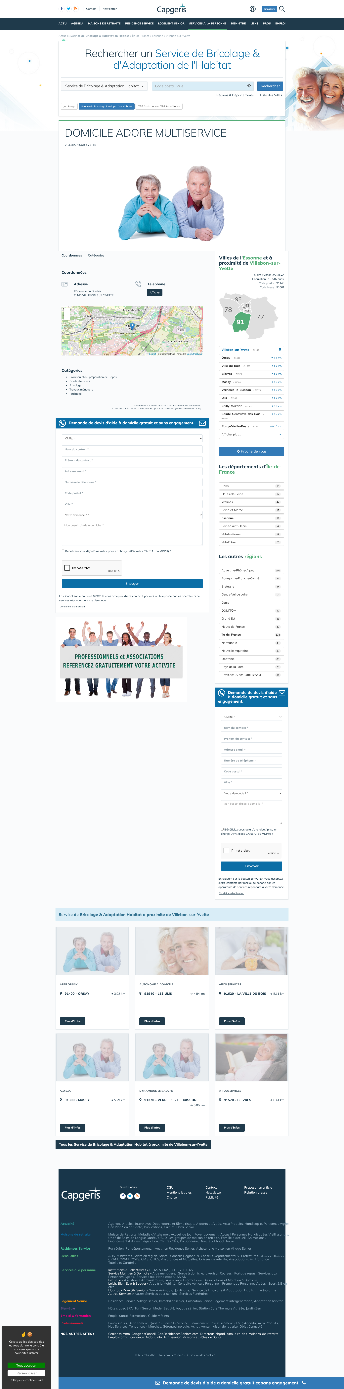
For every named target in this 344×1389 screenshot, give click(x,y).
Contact (91, 9)
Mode (157, 1308)
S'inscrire (269, 8)
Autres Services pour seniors (156, 1294)
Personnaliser (27, 1373)
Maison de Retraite (122, 1234)
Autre (230, 1241)
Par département (138, 1248)
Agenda (77, 23)
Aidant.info (154, 1337)
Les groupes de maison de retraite (193, 1238)
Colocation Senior (199, 1301)
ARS (111, 1256)
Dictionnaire (189, 1241)
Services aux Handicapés (155, 1277)
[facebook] (61, 9)
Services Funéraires (193, 1294)
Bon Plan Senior (120, 1227)
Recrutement (138, 1323)
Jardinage (182, 1290)
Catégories (96, 255)
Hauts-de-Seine (250, 494)
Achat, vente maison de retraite (214, 1326)
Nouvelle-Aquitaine (250, 651)
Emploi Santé (118, 1316)
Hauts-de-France (250, 626)
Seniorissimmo (119, 1334)
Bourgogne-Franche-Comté (250, 578)
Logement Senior (171, 23)
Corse (225, 602)
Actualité (67, 1223)
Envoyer (132, 583)
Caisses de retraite (213, 1259)
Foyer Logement (206, 1234)
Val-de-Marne (250, 534)
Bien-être (238, 23)
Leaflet (152, 353)
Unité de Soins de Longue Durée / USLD (137, 1238)
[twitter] (69, 9)
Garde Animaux (160, 1290)
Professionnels (72, 1323)
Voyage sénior (186, 1308)
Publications (153, 1227)
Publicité (211, 1197)
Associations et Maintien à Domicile (230, 1280)
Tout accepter (26, 1365)
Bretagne (250, 586)
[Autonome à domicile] (172, 951)
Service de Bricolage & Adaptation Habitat (224, 1290)
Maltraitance (259, 1259)
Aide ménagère (163, 1273)
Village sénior (147, 1301)
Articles (127, 1224)
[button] (132, 326)
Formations (138, 1316)
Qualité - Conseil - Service (169, 1323)
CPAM (124, 1259)
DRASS (265, 1256)
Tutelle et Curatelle (122, 1263)
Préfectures (249, 1256)
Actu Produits (233, 1224)
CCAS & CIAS (159, 1270)
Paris (250, 486)
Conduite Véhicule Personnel (199, 1283)
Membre (255, 9)
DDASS (278, 1256)
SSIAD (181, 1277)
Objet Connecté (250, 1326)
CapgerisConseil (144, 1334)
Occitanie (250, 659)
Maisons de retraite (104, 23)
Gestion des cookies (202, 1355)
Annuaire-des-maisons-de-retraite (253, 1334)
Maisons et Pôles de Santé (202, 1337)
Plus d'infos (72, 1021)
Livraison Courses (219, 1273)
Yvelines (250, 502)
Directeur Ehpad (212, 1241)
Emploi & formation (76, 1315)
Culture (169, 1227)
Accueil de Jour (182, 1234)
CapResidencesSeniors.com (177, 1334)
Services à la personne (207, 23)
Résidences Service (75, 1248)
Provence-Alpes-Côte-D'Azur (250, 675)
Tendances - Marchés (145, 1326)
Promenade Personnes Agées (244, 1283)
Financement (199, 1323)
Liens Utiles (69, 1255)
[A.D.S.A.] (92, 1057)
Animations (256, 1238)
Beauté (168, 1308)
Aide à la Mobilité (162, 1283)
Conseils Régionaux (184, 1256)
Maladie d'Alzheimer (153, 1234)
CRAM (113, 1259)
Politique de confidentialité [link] (26, 1380)
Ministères (124, 1256)
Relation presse (255, 1192)
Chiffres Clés (169, 1241)
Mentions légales (179, 1192)
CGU (170, 1187)
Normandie (250, 643)
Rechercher (270, 86)
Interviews (143, 1224)
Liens (254, 23)
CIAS (145, 1259)
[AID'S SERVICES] (251, 951)
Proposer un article (258, 1187)
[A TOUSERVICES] (251, 1057)
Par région (116, 1248)
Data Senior (185, 1227)
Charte (172, 1197)
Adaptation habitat (268, 1301)
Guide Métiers (158, 1316)
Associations (238, 1259)
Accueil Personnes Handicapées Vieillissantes (254, 1234)
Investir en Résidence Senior (173, 1248)
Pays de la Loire (250, 667)
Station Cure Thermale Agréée (221, 1308)
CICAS (188, 1270)
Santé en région (145, 1256)
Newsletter (110, 9)
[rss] (76, 9)
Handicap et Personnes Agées (267, 1224)
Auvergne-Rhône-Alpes (251, 570)
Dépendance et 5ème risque (173, 1224)
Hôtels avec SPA (120, 1308)
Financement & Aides (124, 1241)
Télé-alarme (267, 1290)
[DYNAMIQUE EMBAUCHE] (172, 1057)
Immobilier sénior (171, 1301)
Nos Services (117, 1326)
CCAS (135, 1259)
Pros (267, 23)
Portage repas (245, 1273)
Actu (62, 23)
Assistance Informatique (184, 1280)
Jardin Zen (253, 1308)
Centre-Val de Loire (250, 594)
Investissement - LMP (226, 1323)
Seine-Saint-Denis (250, 526)
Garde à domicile (190, 1273)
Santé (137, 1227)
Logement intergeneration (233, 1301)
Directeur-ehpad (212, 1334)
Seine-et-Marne (250, 510)
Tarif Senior (143, 1308)
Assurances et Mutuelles (179, 1259)
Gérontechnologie (176, 1326)
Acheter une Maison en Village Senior (223, 1248)
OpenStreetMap (194, 353)
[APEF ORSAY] (92, 951)
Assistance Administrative (143, 1280)
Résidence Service (139, 23)
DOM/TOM (250, 610)
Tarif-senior (172, 1337)
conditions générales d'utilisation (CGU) (183, 408)
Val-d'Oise (250, 542)
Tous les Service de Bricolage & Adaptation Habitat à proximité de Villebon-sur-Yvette (133, 1144)
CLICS (154, 1259)
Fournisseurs (117, 1323)
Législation (150, 1241)
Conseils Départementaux (220, 1256)
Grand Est (250, 618)
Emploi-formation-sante (126, 1337)
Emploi (280, 23)
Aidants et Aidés (208, 1224)
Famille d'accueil (233, 1238)
